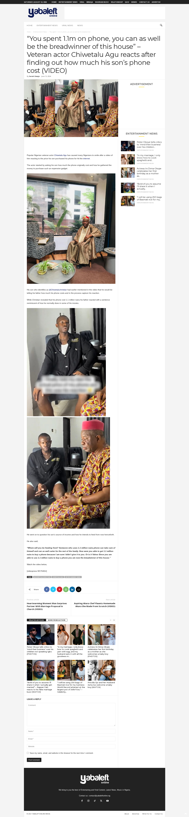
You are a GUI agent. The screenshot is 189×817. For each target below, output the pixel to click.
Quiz (127, 2)
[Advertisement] (114, 13)
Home (54, 2)
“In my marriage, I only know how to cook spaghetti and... (148, 158)
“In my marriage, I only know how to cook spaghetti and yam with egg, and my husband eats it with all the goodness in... (70, 651)
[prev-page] (110, 620)
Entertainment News (68, 2)
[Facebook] (47, 589)
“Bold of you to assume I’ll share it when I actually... (149, 186)
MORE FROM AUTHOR (56, 620)
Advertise (156, 2)
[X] (53, 589)
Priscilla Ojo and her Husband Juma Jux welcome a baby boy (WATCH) (101, 684)
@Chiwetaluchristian (58, 290)
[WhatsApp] (66, 589)
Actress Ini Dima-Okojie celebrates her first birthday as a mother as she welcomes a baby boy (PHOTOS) (101, 651)
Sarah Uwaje (34, 76)
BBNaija (89, 2)
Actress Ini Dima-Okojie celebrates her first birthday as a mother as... (149, 172)
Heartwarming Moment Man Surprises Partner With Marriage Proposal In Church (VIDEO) (47, 606)
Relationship (117, 2)
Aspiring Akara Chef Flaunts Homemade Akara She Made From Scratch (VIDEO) (94, 605)
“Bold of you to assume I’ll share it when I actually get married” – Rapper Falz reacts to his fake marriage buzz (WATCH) (39, 687)
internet (86, 158)
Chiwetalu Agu (60, 155)
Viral (82, 2)
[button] (161, 25)
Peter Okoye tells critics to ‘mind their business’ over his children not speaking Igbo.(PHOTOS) (40, 650)
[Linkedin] (72, 589)
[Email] (78, 589)
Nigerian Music (102, 2)
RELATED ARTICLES (36, 620)
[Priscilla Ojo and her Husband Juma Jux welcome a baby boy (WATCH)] (101, 670)
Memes (134, 2)
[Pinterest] (59, 589)
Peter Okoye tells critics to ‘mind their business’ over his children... (149, 144)
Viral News (67, 25)
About (127, 814)
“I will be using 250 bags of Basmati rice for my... (149, 198)
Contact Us (144, 2)
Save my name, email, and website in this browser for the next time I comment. (62, 753)
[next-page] (114, 620)
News (80, 25)
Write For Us (147, 814)
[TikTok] (95, 801)
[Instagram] (88, 801)
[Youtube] (107, 801)
